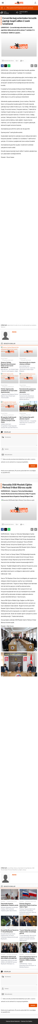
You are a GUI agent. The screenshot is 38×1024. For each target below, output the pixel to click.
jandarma (28, 325)
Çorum (19, 325)
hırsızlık (24, 325)
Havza (15, 868)
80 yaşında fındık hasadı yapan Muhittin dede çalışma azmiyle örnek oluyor (8, 419)
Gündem (3, 901)
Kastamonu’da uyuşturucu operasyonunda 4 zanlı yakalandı (27, 390)
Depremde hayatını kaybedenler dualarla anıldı (9, 904)
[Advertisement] (19, 240)
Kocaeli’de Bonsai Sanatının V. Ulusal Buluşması (10, 931)
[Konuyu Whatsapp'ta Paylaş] (9, 65)
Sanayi (24, 869)
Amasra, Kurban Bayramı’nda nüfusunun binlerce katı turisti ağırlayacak (8, 365)
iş (17, 868)
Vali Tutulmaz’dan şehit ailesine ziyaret (26, 418)
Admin (14, 332)
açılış (8, 868)
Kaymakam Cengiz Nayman (25, 868)
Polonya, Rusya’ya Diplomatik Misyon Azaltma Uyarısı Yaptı (28, 905)
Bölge (11, 868)
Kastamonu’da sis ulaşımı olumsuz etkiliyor (27, 363)
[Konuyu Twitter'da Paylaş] (5, 65)
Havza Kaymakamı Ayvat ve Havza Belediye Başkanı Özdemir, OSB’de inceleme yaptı (28, 959)
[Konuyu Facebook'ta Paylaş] (2, 65)
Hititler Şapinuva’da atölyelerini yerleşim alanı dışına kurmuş (9, 390)
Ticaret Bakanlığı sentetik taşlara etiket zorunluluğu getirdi (27, 931)
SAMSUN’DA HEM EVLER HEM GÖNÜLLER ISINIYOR (9, 957)
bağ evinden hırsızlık (12, 325)
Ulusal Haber (4, 358)
